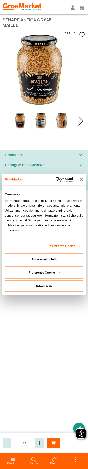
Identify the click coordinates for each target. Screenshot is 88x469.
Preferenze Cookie (62, 246)
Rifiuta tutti (44, 286)
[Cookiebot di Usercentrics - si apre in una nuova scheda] (55, 179)
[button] (80, 121)
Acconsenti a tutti (44, 259)
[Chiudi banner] (81, 179)
